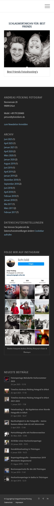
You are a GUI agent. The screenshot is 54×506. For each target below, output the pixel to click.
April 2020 (8, 151)
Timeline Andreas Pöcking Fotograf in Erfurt (30, 389)
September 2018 (11, 183)
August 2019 (9, 163)
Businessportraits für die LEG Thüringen (28, 469)
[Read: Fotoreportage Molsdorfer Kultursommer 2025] (6, 379)
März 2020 (8, 155)
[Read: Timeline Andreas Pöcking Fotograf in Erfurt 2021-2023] (6, 399)
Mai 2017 (8, 204)
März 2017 (8, 208)
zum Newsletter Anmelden (16, 124)
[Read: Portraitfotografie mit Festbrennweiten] (6, 434)
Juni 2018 (8, 187)
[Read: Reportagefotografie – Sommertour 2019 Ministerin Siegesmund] (6, 459)
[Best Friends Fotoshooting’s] (27, 48)
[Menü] (46, 6)
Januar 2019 (9, 175)
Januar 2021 (9, 147)
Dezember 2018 (11, 179)
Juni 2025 (8, 139)
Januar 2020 (9, 159)
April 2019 (8, 171)
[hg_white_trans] (22, 6)
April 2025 (8, 143)
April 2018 (8, 191)
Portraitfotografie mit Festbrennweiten (28, 432)
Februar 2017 (10, 212)
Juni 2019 (8, 167)
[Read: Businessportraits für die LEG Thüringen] (6, 470)
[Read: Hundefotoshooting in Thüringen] (6, 450)
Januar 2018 (9, 199)
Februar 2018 (10, 195)
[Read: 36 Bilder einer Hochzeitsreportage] (6, 442)
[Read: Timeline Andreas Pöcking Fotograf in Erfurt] (6, 391)
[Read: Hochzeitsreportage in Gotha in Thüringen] (6, 479)
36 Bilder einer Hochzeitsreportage (26, 440)
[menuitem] (46, 6)
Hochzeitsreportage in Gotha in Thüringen (29, 477)
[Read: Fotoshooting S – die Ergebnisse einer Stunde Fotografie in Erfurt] (6, 411)
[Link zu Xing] (43, 498)
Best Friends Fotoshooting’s (22, 71)
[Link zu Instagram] (38, 498)
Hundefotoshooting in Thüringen (25, 449)
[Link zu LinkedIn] (47, 498)
